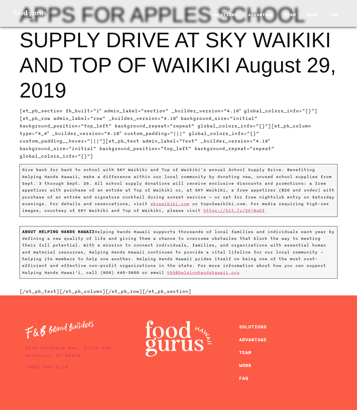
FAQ (333, 14)
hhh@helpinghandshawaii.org (203, 272)
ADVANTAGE (260, 14)
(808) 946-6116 (46, 367)
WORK (312, 14)
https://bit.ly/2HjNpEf (234, 210)
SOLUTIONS (224, 14)
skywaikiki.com (169, 204)
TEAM (290, 14)
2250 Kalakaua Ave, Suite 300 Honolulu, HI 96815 (68, 351)
